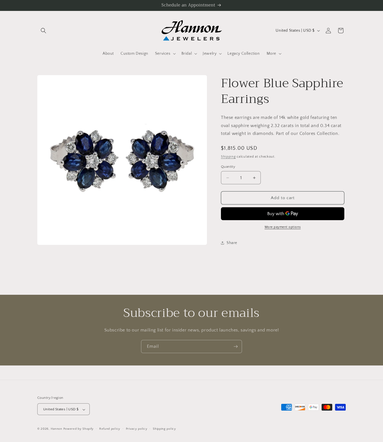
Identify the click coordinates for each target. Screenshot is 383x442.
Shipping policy (164, 429)
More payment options (283, 227)
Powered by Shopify (78, 429)
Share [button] (232, 243)
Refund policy (109, 429)
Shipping (228, 156)
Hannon (56, 429)
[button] (43, 30)
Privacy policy (136, 429)
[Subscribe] (235, 346)
